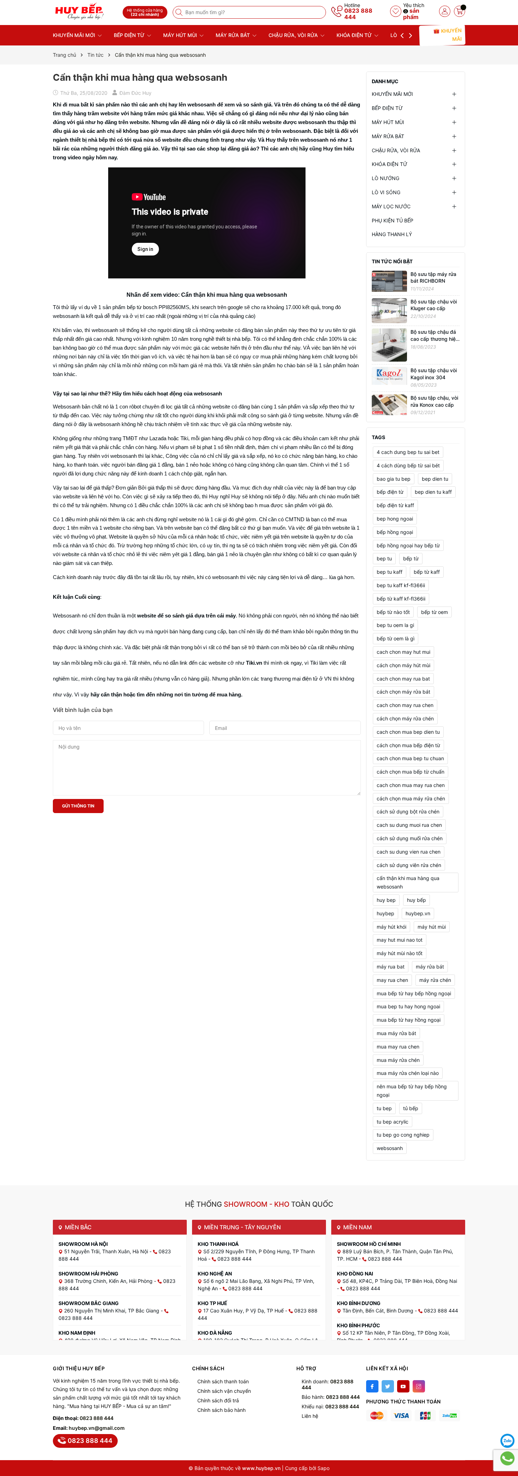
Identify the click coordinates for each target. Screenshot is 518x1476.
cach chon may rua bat (403, 679)
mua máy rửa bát (396, 1033)
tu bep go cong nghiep (403, 1135)
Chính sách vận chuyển (224, 1391)
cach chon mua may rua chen (411, 785)
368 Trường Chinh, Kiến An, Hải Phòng (109, 1281)
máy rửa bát (430, 967)
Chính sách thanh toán (223, 1381)
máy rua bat (391, 967)
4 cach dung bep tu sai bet (408, 452)
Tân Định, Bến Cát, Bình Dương (379, 1311)
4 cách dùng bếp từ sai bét (408, 465)
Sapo (323, 1468)
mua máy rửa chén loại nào (408, 1073)
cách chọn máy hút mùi (403, 665)
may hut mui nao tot (400, 940)
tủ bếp (410, 1108)
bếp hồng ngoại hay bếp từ (408, 545)
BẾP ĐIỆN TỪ (130, 35)
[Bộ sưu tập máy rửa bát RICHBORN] (389, 281)
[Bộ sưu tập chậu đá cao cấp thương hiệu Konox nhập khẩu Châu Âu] (389, 345)
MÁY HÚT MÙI (180, 35)
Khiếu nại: (330, 1406)
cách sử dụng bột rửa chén (408, 811)
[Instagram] (419, 1386)
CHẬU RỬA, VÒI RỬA (294, 35)
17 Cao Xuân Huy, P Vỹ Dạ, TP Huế (244, 1311)
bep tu (384, 558)
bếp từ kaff (427, 572)
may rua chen (392, 980)
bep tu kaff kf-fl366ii (401, 585)
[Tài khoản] (444, 11)
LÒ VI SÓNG (386, 192)
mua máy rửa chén (398, 1060)
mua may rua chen (398, 1047)
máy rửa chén (435, 980)
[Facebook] (372, 1386)
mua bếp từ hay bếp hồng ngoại (414, 993)
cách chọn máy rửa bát (403, 692)
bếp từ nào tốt (393, 612)
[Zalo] (507, 1441)
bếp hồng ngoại (395, 532)
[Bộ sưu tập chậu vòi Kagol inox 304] (389, 376)
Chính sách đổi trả (218, 1400)
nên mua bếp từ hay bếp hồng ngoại (412, 1090)
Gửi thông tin (78, 805)
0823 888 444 (358, 13)
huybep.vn (418, 913)
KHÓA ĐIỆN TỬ (355, 35)
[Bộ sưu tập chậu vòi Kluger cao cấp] (389, 310)
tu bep (384, 1108)
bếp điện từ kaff (395, 505)
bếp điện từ (390, 492)
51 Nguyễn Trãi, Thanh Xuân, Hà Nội (106, 1251)
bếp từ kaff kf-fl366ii (401, 599)
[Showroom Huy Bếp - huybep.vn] (85, 11)
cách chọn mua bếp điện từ (408, 745)
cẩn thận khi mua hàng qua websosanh (408, 882)
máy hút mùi (432, 927)
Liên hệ (310, 1416)
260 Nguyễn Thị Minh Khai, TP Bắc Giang (112, 1311)
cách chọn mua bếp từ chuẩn (410, 772)
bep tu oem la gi (395, 625)
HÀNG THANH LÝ (392, 234)
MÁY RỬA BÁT (233, 35)
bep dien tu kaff (433, 492)
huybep (385, 913)
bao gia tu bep (394, 479)
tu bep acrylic (392, 1122)
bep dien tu (435, 479)
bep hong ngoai (395, 519)
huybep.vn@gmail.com (97, 1428)
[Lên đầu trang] (507, 1423)
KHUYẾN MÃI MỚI (75, 35)
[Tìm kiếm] (180, 12)
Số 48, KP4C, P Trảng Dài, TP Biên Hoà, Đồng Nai (400, 1281)
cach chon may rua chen (405, 705)
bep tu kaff (389, 572)
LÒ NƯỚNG (385, 178)
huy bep (386, 900)
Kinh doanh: (327, 1384)
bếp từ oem (434, 612)
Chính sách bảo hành (221, 1410)
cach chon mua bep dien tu (408, 732)
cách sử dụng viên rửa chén (409, 865)
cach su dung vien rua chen (408, 852)
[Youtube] (403, 1386)
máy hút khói (391, 927)
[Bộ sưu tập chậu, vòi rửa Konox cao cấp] (389, 404)
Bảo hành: (331, 1397)
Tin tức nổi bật (392, 261)
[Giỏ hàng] (459, 11)
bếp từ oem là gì (395, 638)
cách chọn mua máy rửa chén (411, 798)
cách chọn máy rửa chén (405, 718)
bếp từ (411, 558)
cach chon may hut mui (403, 652)
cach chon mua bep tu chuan (410, 758)
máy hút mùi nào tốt (400, 953)
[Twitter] (388, 1386)
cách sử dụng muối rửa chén (410, 838)
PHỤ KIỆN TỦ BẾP (392, 220)
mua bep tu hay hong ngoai (408, 1006)
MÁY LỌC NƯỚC (391, 206)
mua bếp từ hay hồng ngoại (408, 1020)
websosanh (390, 1148)
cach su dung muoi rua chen (409, 825)
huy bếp (416, 900)
